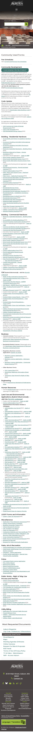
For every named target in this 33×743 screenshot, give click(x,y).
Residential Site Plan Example (12, 199)
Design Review (9, 438)
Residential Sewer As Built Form (12, 196)
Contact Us (18, 679)
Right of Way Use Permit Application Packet (16, 592)
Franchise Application (9, 589)
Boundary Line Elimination (13, 416)
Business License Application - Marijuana (17, 359)
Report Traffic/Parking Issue (11, 568)
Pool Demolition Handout (10, 182)
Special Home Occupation (12, 492)
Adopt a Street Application (11, 580)
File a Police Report (9, 563)
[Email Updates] (17, 683)
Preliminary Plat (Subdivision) (14, 448)
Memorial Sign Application (11, 590)
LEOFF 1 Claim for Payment (11, 516)
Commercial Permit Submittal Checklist (15, 228)
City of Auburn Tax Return (11, 528)
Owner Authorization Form (11, 171)
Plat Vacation (9, 462)
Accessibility (25, 716)
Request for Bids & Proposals (14, 646)
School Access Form (12, 455)
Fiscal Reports (8, 637)
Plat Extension (9, 460)
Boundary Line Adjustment (13, 413)
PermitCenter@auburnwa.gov (14, 87)
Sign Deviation (9, 489)
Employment (11, 389)
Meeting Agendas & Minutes (13, 642)
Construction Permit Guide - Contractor (15, 585)
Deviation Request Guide (10, 290)
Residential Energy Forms (11, 187)
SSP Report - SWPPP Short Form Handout (15, 285)
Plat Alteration (9, 458)
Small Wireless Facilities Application (14, 602)
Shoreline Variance (10, 487)
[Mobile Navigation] (16, 9)
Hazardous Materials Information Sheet (17, 372)
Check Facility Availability (10, 556)
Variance (7, 499)
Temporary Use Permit (11, 496)
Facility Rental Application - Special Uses (15, 554)
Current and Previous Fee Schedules (15, 61)
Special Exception (10, 491)
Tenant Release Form (9, 613)
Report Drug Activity (9, 564)
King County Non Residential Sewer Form (15, 242)
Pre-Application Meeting (12, 447)
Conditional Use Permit (12, 428)
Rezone (7, 467)
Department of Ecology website (12, 330)
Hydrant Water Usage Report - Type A (14, 297)
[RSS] (13, 683)
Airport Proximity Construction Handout (15, 221)
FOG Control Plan (10, 370)
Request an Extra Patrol (10, 569)
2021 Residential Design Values (12, 131)
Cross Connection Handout (11, 537)
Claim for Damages (9, 530)
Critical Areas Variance (12, 433)
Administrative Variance (12, 411)
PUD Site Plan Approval (12, 465)
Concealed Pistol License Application (14, 561)
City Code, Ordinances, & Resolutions (17, 631)
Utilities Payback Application (11, 312)
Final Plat (7, 440)
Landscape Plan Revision (12, 443)
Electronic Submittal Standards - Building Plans (17, 149)
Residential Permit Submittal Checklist (14, 191)
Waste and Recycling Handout (12, 269)
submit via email (16, 352)
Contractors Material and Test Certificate (15, 532)
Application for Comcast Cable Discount (15, 611)
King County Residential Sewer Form (14, 159)
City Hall (7, 45)
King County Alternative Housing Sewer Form (16, 160)
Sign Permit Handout (9, 259)
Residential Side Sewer (10, 198)
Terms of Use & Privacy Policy (14, 651)
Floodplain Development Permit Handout (15, 504)
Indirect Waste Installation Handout (13, 238)
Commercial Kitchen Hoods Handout (14, 226)
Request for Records (9, 540)
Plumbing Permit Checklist (11, 255)
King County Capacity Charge (12, 157)
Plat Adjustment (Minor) (12, 457)
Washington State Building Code (20, 110)
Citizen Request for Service (11, 527)
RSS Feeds (7, 648)
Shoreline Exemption (11, 482)
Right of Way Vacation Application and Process (17, 604)
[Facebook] (3, 683)
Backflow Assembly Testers (11, 525)
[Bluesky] (6, 683)
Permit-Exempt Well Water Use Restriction (15, 177)
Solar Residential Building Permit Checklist (16, 203)
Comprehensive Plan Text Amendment (16, 425)
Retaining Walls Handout (10, 201)
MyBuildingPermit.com (8, 82)
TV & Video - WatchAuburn (13, 653)
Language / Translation (11, 722)
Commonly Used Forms (12, 634)
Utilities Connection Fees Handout (13, 209)
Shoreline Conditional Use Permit (15, 479)
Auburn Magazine (9, 629)
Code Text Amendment (12, 420)
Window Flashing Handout (11, 211)
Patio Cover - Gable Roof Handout (13, 176)
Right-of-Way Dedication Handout (13, 276)
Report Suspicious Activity (11, 566)
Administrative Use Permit (12, 408)
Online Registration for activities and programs (17, 547)
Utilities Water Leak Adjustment (12, 618)
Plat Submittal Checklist (13, 453)
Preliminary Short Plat (11, 452)
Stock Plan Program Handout (11, 206)
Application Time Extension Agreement (15, 521)
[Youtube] (10, 683)
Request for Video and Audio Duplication (15, 542)
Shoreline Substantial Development (15, 484)
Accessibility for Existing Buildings (13, 220)
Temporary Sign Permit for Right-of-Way (17, 375)
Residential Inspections (10, 189)
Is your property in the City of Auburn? (15, 70)
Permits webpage (15, 399)
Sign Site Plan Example (12, 260)
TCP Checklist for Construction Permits (14, 587)
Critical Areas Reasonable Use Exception (17, 435)
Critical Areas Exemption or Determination (17, 430)
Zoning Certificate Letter (12, 501)
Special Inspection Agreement (12, 257)
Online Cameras (9, 644)
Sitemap (4, 729)
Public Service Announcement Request (14, 538)
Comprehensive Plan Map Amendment (16, 421)
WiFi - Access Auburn (11, 655)
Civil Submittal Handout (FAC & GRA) (14, 278)
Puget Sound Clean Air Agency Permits (15, 511)
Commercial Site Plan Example (12, 230)
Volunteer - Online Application (12, 552)
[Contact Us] (20, 683)
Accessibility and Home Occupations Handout (17, 138)
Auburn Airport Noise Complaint (12, 523)
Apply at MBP (25, 155)
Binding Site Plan (10, 463)
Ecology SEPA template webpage (17, 475)
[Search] (26, 24)
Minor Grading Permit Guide (11, 286)
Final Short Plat (9, 442)
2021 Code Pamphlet (9, 129)
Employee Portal (20, 727)
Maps (5, 639)
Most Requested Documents (20, 45)
